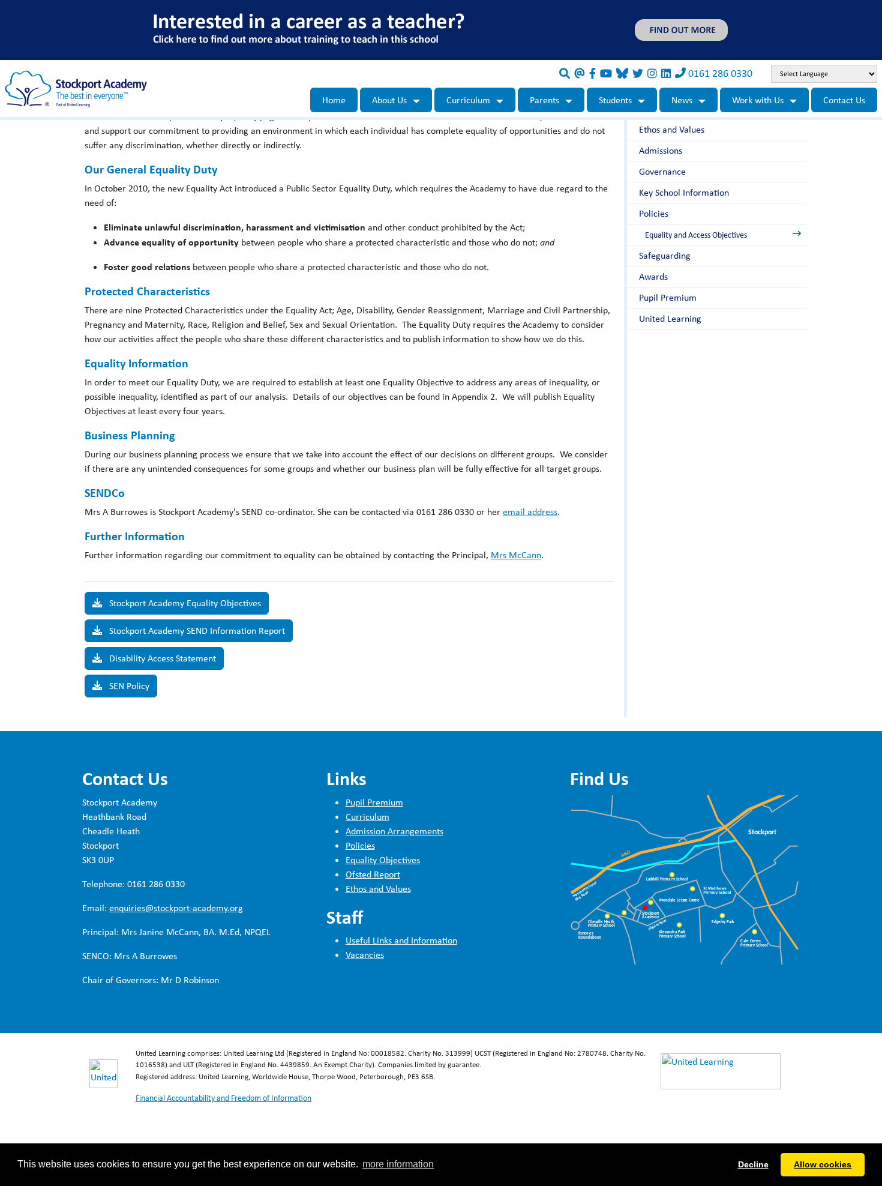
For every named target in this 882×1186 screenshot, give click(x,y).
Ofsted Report (373, 874)
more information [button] (398, 1164)
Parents (544, 100)
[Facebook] (592, 73)
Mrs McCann (516, 555)
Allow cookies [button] (822, 1164)
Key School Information (684, 192)
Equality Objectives (383, 859)
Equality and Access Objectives (696, 234)
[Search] (564, 73)
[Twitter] (637, 73)
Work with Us (758, 100)
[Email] (579, 73)
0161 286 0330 (720, 73)
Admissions (660, 150)
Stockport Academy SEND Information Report (196, 630)
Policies (653, 213)
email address (530, 511)
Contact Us (844, 100)
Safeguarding (665, 255)
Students (615, 100)
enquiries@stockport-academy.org (176, 908)
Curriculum (468, 100)
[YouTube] (606, 73)
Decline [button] (753, 1164)
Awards (653, 276)
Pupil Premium (668, 297)
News (681, 100)
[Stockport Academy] (76, 88)
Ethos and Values (671, 129)
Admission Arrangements (394, 831)
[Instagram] (652, 73)
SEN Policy (128, 685)
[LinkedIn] (666, 73)
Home (334, 100)
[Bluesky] (622, 73)
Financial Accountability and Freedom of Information (223, 1097)
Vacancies (365, 954)
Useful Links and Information (401, 940)
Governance (662, 171)
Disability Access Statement (161, 658)
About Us (389, 100)
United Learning (670, 318)
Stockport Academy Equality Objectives (184, 603)
